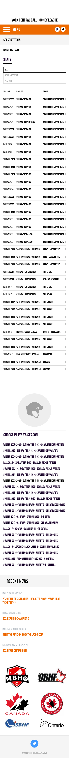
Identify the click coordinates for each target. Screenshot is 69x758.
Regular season (11, 75)
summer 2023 (9, 211)
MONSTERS (47, 354)
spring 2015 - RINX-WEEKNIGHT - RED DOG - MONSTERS (28, 558)
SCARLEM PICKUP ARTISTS (53, 99)
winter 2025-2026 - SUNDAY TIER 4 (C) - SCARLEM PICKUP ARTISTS (33, 444)
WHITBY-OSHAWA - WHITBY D (28, 249)
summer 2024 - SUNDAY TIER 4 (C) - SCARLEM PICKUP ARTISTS (31, 468)
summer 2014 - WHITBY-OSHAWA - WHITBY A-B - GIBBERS (29, 564)
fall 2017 (7, 286)
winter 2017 (8, 271)
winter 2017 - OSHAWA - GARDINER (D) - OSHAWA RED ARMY (30, 522)
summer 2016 (9, 316)
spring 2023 (8, 219)
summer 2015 (9, 339)
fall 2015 (7, 331)
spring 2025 (8, 106)
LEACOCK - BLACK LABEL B (26, 331)
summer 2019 (9, 249)
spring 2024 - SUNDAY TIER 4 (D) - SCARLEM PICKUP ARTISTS (30, 474)
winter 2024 (8, 129)
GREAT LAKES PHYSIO (51, 249)
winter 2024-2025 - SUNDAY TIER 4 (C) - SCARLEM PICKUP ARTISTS (33, 456)
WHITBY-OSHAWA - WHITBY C (28, 301)
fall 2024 (7, 144)
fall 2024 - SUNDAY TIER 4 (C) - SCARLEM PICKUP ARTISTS (29, 462)
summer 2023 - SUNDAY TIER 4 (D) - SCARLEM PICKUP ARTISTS (31, 486)
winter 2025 (8, 99)
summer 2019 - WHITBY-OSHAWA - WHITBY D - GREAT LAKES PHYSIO (34, 504)
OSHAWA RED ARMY (51, 279)
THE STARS (47, 271)
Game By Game (11, 50)
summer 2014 (9, 361)
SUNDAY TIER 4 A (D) (24, 234)
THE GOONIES (48, 301)
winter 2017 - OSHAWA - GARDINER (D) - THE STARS (26, 516)
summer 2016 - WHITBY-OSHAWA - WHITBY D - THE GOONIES (30, 540)
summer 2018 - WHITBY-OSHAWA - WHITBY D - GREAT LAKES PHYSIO (34, 510)
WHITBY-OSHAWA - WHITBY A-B (29, 361)
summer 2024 (9, 159)
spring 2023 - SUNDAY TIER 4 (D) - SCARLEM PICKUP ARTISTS (30, 492)
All (6, 69)
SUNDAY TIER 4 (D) (23, 181)
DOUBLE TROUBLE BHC (51, 331)
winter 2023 (8, 196)
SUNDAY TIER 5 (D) (23, 174)
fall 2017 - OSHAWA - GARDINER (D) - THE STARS (25, 528)
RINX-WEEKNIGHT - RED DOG (27, 354)
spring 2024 (8, 181)
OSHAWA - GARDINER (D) (26, 271)
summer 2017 (9, 301)
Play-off (8, 80)
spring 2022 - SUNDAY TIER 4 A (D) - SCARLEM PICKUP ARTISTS (31, 498)
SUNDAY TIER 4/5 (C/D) (25, 121)
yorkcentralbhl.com (33, 752)
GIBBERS (46, 361)
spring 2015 (8, 354)
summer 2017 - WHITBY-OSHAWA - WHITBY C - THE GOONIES (30, 534)
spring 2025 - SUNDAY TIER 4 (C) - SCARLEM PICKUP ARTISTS (30, 450)
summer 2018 (9, 256)
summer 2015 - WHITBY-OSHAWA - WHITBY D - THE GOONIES (30, 552)
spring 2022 (8, 234)
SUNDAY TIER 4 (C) (23, 99)
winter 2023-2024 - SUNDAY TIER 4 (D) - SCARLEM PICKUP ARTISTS (33, 480)
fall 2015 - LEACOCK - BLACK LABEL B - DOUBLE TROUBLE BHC (31, 546)
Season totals (11, 40)
